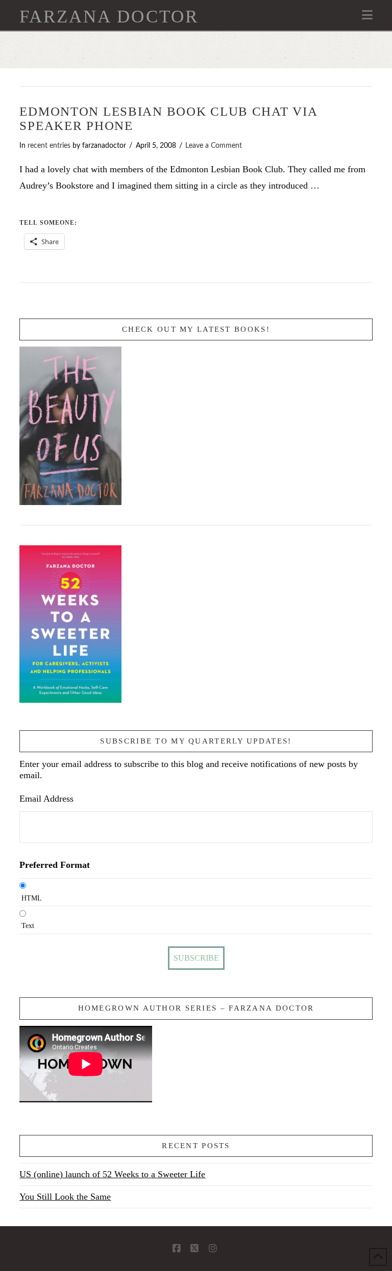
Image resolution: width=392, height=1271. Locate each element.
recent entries (49, 145)
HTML (31, 898)
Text (27, 926)
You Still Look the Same (65, 1196)
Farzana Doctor (108, 16)
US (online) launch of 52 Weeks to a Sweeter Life (112, 1174)
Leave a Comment (213, 145)
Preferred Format (54, 865)
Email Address (46, 798)
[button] (367, 15)
